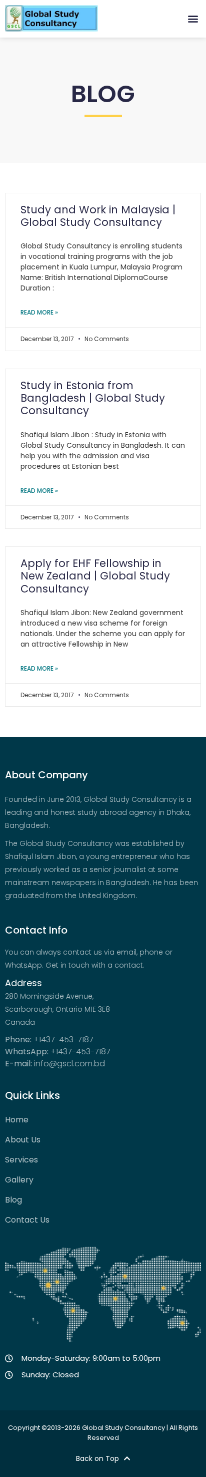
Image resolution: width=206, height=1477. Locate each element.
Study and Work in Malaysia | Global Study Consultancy (98, 215)
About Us (22, 1140)
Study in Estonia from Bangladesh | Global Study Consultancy (92, 398)
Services (21, 1160)
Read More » (39, 312)
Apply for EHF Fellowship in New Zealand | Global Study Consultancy (95, 576)
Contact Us (27, 1220)
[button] (192, 18)
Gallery (19, 1180)
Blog (13, 1200)
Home (16, 1120)
